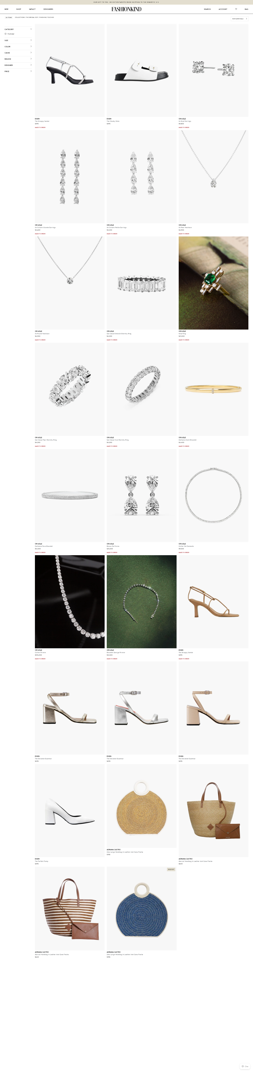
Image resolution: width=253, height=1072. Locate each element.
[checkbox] (19, 33)
